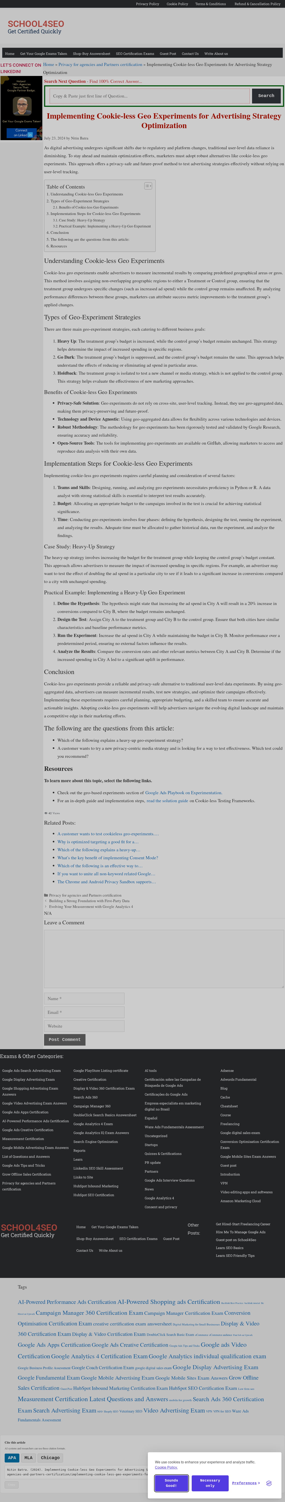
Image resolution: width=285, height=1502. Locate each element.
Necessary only (210, 1483)
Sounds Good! (171, 1483)
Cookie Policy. (166, 1467)
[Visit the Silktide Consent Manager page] (269, 1483)
